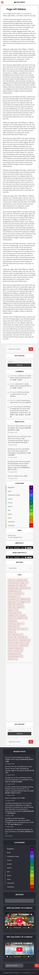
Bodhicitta (13, 588)
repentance (25, 640)
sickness (24, 642)
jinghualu (13, 615)
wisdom (13, 659)
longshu (13, 621)
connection (13, 599)
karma (12, 618)
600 (12, 580)
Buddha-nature (15, 591)
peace (12, 632)
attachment (14, 583)
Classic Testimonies (16, 593)
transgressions (14, 653)
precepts (23, 637)
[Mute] (26, 547)
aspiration (22, 580)
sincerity (13, 645)
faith (12, 604)
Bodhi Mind (25, 588)
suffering (24, 645)
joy (23, 615)
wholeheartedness (16, 656)
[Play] (8, 547)
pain (24, 629)
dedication (25, 599)
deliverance (14, 602)
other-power (14, 629)
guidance (13, 610)
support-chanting (16, 648)
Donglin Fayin (12, 535)
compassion (14, 596)
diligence (25, 602)
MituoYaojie (14, 626)
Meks (20, 972)
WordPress (33, 972)
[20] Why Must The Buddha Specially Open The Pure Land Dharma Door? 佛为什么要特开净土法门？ (19, 831)
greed (21, 607)
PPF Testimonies (16, 634)
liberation (22, 618)
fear (20, 604)
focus (12, 607)
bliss (23, 585)
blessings (13, 585)
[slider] (29, 547)
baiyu (24, 583)
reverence (13, 642)
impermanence (15, 613)
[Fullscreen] (31, 927)
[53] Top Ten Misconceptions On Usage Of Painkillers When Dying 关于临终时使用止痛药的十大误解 (19, 428)
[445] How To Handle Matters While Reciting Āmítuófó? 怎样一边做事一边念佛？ (20, 378)
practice (13, 637)
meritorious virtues (16, 623)
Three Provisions (15, 651)
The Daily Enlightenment (15, 537)
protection (13, 640)
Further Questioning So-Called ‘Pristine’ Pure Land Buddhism (19, 394)
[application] (19, 547)
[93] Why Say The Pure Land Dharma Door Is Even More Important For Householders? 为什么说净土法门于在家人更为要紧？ (19, 780)
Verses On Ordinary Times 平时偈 (17, 476)
